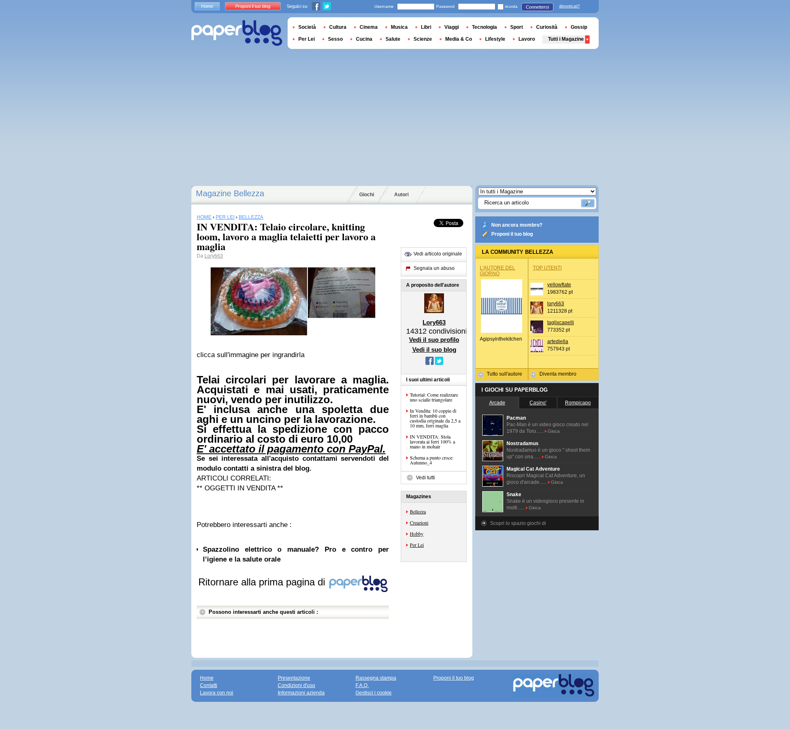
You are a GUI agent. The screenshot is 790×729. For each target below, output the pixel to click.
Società (307, 27)
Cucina (364, 39)
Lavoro (526, 39)
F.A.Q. (362, 685)
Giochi (366, 194)
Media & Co (458, 39)
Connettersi (537, 7)
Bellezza (418, 511)
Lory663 (213, 256)
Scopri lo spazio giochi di (518, 523)
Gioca (554, 431)
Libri (426, 27)
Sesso (335, 39)
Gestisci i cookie (374, 693)
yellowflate (559, 285)
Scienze (423, 39)
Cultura (337, 27)
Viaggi (451, 27)
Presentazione (294, 678)
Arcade (497, 403)
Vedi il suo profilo (434, 339)
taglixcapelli (560, 322)
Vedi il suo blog (434, 349)
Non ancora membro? (516, 225)
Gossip (579, 27)
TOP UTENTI (547, 268)
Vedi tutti (425, 478)
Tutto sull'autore (504, 374)
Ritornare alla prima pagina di (263, 581)
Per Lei (417, 544)
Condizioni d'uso (296, 685)
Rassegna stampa (376, 678)
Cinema (369, 27)
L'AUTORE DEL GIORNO (497, 270)
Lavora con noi (216, 693)
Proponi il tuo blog (512, 234)
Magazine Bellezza (230, 193)
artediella (557, 341)
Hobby (416, 533)
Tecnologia (484, 27)
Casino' (538, 403)
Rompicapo (578, 403)
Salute (393, 39)
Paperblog (236, 33)
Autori (401, 194)
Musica (399, 27)
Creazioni (419, 522)
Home (207, 6)
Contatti (208, 685)
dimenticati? (569, 6)
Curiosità (547, 27)
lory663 (555, 303)
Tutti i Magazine (566, 39)
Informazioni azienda (301, 693)
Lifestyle (495, 39)
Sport (516, 27)
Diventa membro (557, 374)
